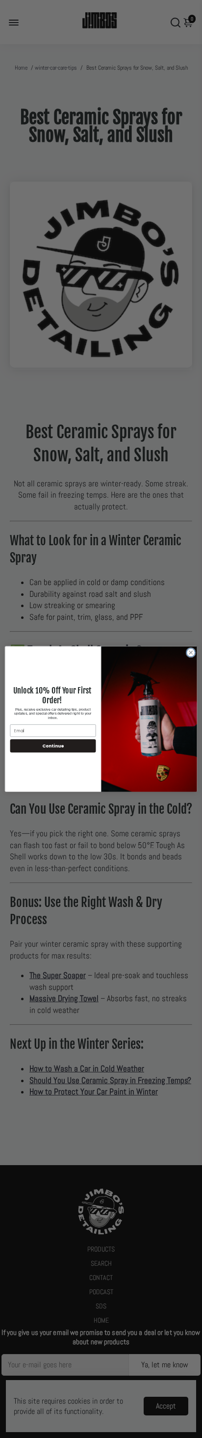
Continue (53, 746)
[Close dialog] (190, 652)
